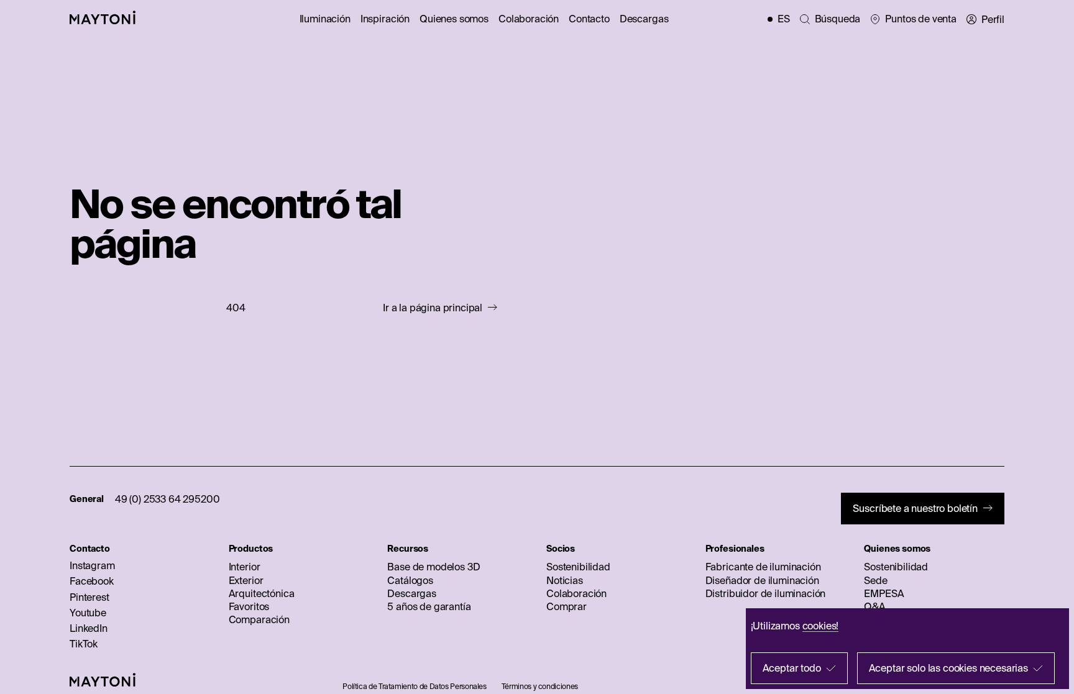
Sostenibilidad (578, 566)
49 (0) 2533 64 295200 (167, 499)
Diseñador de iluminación (762, 580)
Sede (875, 580)
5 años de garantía (428, 606)
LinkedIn (89, 628)
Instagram (92, 565)
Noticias (564, 580)
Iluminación (325, 18)
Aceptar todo (792, 667)
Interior (244, 566)
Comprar (566, 606)
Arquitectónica (262, 593)
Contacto (589, 18)
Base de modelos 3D (433, 566)
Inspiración (385, 18)
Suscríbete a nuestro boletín (915, 508)
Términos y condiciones (540, 686)
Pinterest (89, 597)
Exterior (246, 580)
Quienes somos (454, 18)
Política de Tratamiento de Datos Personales (414, 686)
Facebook (92, 581)
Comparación (259, 619)
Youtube (88, 612)
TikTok (84, 643)
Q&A (875, 606)
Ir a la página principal (432, 308)
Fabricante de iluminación (763, 566)
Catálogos (410, 580)
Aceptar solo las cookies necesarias (948, 667)
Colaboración (528, 18)
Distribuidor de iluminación (765, 593)
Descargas (644, 18)
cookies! (820, 625)
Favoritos (249, 606)
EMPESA (884, 593)
